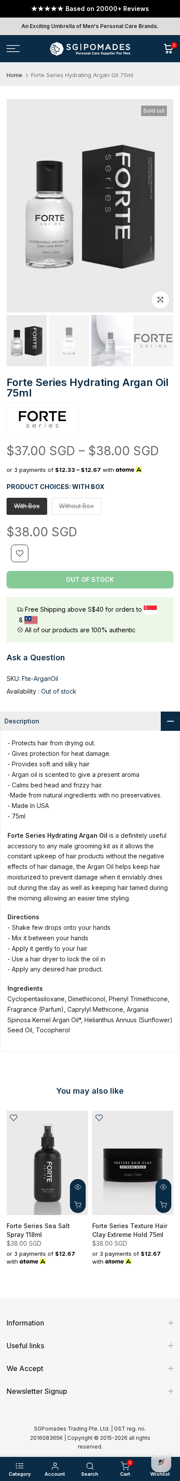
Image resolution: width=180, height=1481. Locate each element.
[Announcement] (90, 9)
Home (14, 75)
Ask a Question (36, 657)
